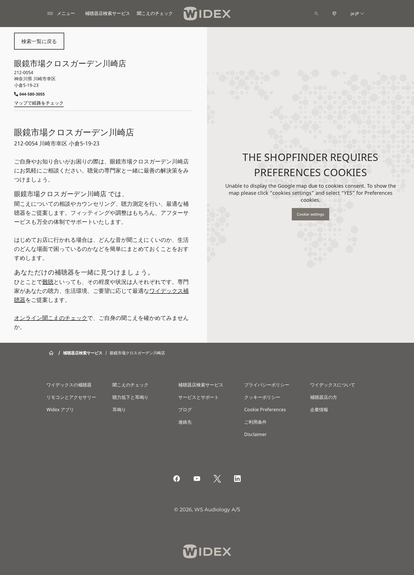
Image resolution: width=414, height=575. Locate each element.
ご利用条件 (255, 422)
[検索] (316, 13)
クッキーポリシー (262, 397)
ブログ (185, 409)
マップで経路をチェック (39, 103)
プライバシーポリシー (266, 385)
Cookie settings (310, 214)
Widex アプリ (60, 409)
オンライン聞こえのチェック (50, 318)
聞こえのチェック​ (155, 13)
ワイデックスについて (332, 385)
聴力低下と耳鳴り (130, 397)
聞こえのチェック (130, 385)
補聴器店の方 (323, 397)
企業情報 (319, 409)
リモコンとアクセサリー (71, 397)
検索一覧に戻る (39, 41)
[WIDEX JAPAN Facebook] (176, 478)
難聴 (48, 282)
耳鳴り (119, 409)
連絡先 (185, 422)
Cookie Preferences (265, 409)
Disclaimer (255, 434)
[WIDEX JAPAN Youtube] (196, 478)
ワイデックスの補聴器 (69, 385)
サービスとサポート (198, 397)
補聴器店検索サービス (107, 13)
